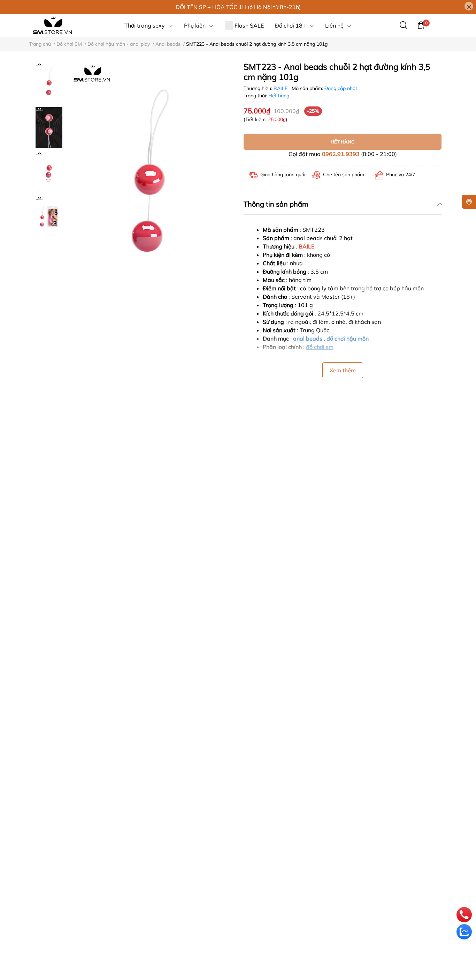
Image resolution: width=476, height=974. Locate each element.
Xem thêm (343, 370)
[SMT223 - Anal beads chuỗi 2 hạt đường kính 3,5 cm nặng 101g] (148, 181)
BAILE (281, 88)
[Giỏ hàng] (421, 25)
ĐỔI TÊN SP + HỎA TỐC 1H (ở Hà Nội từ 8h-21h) (238, 6)
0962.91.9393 (341, 153)
